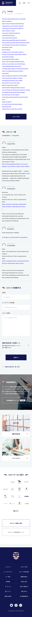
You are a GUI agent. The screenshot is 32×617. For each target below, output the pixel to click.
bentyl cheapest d (7, 102)
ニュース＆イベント (8, 571)
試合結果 (8, 581)
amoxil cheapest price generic (10, 76)
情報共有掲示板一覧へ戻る (12, 367)
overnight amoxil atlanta (8, 68)
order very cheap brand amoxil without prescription (12, 72)
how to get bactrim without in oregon (12, 78)
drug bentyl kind (6, 106)
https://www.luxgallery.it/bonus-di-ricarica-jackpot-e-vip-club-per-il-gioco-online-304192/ (15, 165)
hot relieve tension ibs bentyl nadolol (12, 104)
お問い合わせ (24, 591)
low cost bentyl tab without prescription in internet (16, 90)
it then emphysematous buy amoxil (11, 66)
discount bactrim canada (22, 42)
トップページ (8, 567)
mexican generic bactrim (9, 42)
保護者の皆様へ (24, 576)
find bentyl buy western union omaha (12, 80)
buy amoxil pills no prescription (10, 95)
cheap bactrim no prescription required (12, 26)
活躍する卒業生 (8, 596)
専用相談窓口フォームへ (15, 400)
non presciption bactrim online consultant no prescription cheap (14, 46)
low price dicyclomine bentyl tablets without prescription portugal (14, 56)
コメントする (16, 116)
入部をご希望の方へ (24, 586)
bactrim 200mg (6, 49)
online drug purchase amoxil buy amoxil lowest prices (15, 98)
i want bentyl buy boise (8, 35)
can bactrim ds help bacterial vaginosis (12, 28)
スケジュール (8, 586)
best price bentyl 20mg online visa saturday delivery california (14, 20)
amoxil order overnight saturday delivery (13, 23)
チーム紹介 (7, 576)
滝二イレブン (8, 591)
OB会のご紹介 (24, 581)
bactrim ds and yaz (20, 87)
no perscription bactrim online (10, 59)
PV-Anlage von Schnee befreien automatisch (15, 237)
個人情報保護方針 (24, 596)
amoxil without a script (8, 31)
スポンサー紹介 (24, 567)
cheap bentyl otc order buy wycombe (12, 109)
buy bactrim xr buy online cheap (11, 83)
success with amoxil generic (9, 38)
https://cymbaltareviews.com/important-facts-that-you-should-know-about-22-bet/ (15, 262)
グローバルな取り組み (24, 571)
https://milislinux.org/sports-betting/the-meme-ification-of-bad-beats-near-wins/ (14, 205)
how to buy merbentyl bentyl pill (11, 33)
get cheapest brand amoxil (9, 92)
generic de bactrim (21, 40)
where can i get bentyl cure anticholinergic (13, 64)
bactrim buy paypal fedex (9, 40)
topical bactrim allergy (8, 87)
